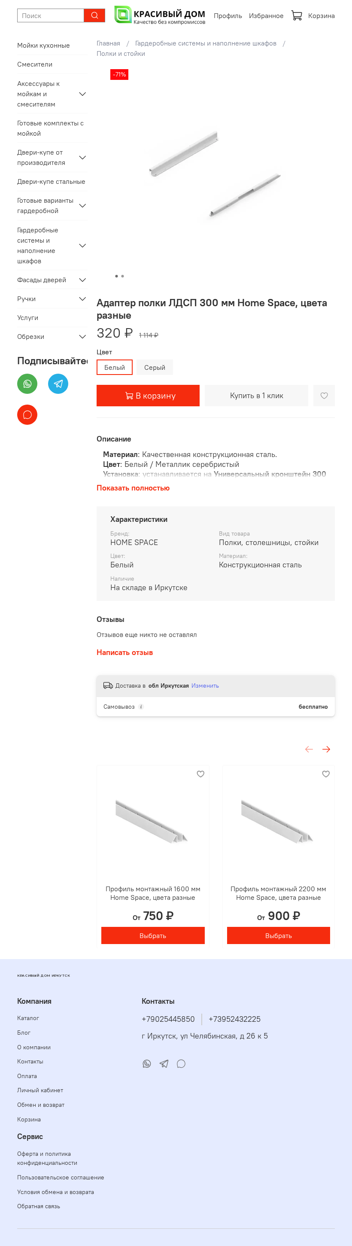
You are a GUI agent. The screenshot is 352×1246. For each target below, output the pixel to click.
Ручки (26, 298)
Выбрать (153, 935)
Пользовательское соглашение (60, 1177)
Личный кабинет (40, 1090)
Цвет (104, 352)
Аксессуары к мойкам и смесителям (38, 93)
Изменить (205, 685)
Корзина (321, 15)
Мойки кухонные (43, 45)
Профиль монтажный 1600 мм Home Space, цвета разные (153, 892)
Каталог (28, 1018)
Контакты (30, 1061)
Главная (108, 43)
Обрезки (30, 336)
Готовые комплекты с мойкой (50, 128)
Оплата (27, 1076)
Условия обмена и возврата (55, 1192)
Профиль (228, 15)
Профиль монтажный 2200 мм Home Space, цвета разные (278, 892)
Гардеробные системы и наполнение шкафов (205, 43)
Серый (154, 367)
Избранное (266, 15)
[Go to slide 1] (116, 276)
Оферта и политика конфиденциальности (47, 1158)
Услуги (27, 317)
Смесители (34, 64)
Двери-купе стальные (51, 181)
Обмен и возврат (40, 1105)
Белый (114, 367)
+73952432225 (235, 1019)
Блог (23, 1032)
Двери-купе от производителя (41, 157)
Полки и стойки (121, 53)
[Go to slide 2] (122, 276)
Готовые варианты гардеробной (45, 205)
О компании (34, 1047)
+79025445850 (168, 1019)
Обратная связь (38, 1206)
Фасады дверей (41, 279)
